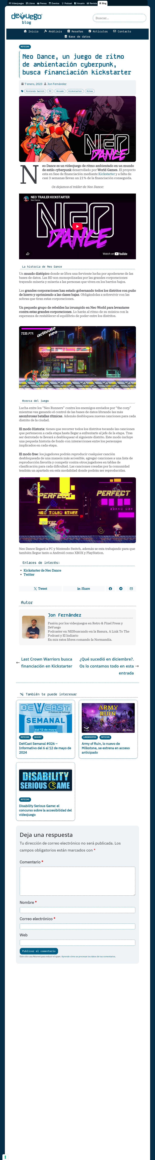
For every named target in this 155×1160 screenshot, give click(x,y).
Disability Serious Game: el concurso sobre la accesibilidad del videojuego (45, 810)
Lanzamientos (89, 737)
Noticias (25, 46)
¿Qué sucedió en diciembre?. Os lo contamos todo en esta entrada (106, 666)
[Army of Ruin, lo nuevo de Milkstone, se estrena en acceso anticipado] (108, 718)
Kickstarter (75, 91)
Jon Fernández (64, 615)
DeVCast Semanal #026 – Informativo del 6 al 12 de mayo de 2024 (45, 747)
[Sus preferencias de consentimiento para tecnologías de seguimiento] (5, 1157)
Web (24, 934)
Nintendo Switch (35, 91)
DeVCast (38, 737)
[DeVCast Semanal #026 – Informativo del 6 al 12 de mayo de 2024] (45, 717)
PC (50, 91)
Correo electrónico (37, 918)
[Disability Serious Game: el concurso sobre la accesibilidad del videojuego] (45, 780)
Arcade (60, 91)
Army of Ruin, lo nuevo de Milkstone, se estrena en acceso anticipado (106, 747)
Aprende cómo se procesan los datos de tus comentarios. (88, 956)
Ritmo (90, 91)
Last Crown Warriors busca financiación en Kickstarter (46, 662)
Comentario (31, 861)
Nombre (28, 902)
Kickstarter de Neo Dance (42, 570)
